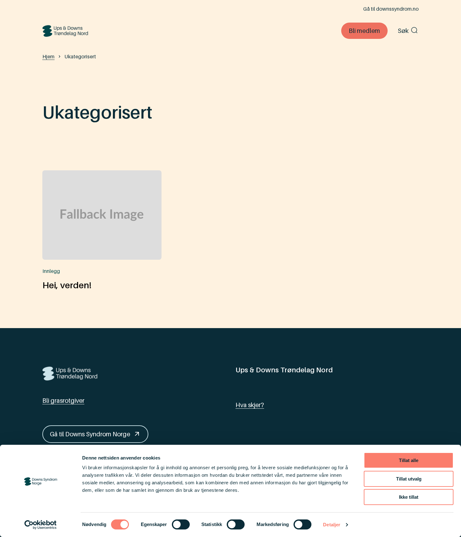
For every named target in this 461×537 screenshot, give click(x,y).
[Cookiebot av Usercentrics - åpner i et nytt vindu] (40, 524)
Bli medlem (364, 31)
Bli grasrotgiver (63, 400)
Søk (403, 31)
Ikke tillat (408, 497)
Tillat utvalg (408, 478)
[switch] (181, 524)
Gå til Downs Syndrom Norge (90, 434)
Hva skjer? (250, 405)
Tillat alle (408, 460)
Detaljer (331, 524)
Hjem (48, 56)
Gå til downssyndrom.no (391, 9)
